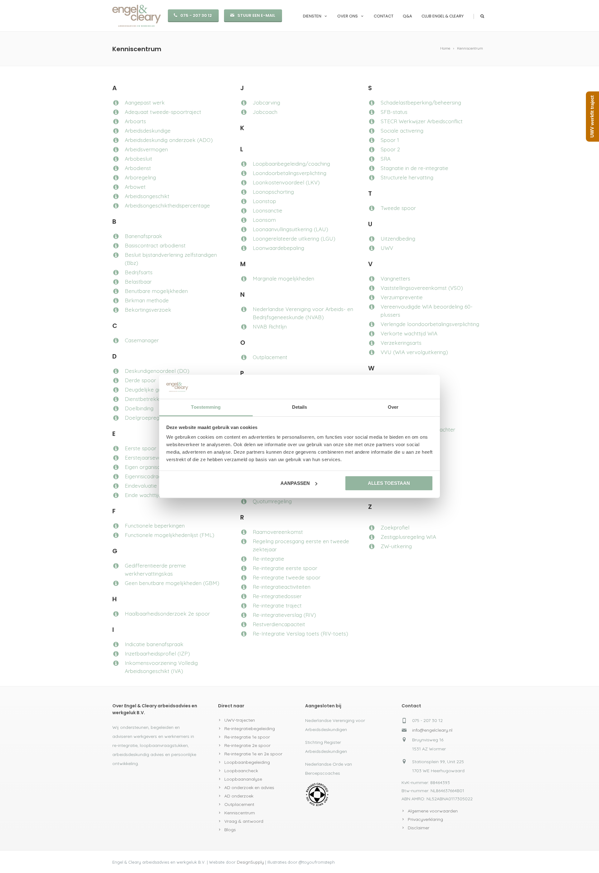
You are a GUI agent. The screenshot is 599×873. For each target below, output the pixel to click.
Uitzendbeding (398, 238)
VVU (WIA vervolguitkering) (414, 352)
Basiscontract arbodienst (155, 245)
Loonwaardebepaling (278, 248)
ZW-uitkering (396, 546)
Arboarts (135, 121)
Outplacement (270, 357)
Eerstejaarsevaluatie (149, 457)
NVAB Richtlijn (270, 326)
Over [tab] (393, 407)
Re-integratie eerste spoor (285, 568)
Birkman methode (147, 300)
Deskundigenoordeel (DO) (157, 371)
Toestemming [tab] (206, 407)
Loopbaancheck (241, 770)
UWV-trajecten (239, 720)
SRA (386, 158)
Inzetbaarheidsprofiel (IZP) (157, 653)
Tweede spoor (398, 208)
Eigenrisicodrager (146, 476)
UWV (387, 248)
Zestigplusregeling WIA (408, 537)
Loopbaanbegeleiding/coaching (291, 163)
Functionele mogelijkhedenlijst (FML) (169, 535)
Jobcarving (266, 102)
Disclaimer (418, 828)
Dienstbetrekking (145, 399)
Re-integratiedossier (277, 596)
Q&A (407, 16)
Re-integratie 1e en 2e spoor (253, 754)
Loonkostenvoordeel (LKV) (286, 182)
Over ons (347, 16)
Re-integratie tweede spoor (286, 577)
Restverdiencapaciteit (279, 624)
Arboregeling (140, 177)
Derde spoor (140, 380)
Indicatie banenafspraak (154, 644)
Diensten (312, 16)
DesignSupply (250, 862)
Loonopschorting (273, 191)
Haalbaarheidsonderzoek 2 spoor (167, 613)
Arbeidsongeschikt (147, 196)
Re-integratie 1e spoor (247, 737)
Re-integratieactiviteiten (281, 586)
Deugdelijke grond (148, 389)
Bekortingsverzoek (148, 309)
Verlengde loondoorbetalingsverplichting (430, 324)
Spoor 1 (390, 140)
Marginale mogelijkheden (283, 278)
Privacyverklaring (425, 819)
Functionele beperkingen (155, 525)
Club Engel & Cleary (442, 16)
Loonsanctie (267, 210)
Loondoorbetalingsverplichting (289, 173)
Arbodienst (138, 168)
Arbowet (135, 186)
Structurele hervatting (407, 177)
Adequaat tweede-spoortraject (163, 112)
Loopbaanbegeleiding (247, 762)
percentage (196, 205)
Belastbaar (138, 281)
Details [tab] (299, 407)
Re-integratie (268, 558)
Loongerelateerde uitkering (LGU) (294, 238)
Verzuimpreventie (402, 297)
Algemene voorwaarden (433, 811)
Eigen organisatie (145, 467)
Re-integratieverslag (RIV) (284, 615)
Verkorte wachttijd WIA (409, 333)
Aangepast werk (145, 102)
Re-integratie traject (277, 605)
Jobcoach (265, 112)
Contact (383, 16)
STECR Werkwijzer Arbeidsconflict (422, 121)
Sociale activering (402, 130)
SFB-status (394, 112)
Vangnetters (395, 278)
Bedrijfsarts (139, 272)
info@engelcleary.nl (432, 730)
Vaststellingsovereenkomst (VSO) (422, 288)
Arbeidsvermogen (146, 149)
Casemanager (142, 340)
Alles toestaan (389, 483)
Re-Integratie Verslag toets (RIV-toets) (300, 633)
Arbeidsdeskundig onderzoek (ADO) (169, 140)
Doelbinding (139, 408)
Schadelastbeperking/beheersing (421, 102)
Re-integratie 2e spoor (247, 745)
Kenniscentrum (239, 813)
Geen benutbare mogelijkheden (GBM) (172, 583)
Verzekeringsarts (401, 342)
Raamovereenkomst (278, 532)
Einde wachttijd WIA (149, 495)
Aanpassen (295, 483)
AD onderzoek (238, 796)
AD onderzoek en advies (249, 787)
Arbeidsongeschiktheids (153, 205)
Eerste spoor (140, 448)
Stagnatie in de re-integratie (414, 168)
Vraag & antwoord (243, 821)
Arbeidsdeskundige (148, 130)
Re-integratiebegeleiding (249, 728)
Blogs (230, 829)
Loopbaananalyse (243, 779)
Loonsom (264, 220)
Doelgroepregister (147, 417)
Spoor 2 (390, 149)
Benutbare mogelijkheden (156, 291)
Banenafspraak (143, 236)
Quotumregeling (272, 501)
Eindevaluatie (141, 485)
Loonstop (264, 201)
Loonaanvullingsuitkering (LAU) (290, 229)
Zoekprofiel (395, 527)
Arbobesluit (138, 158)
